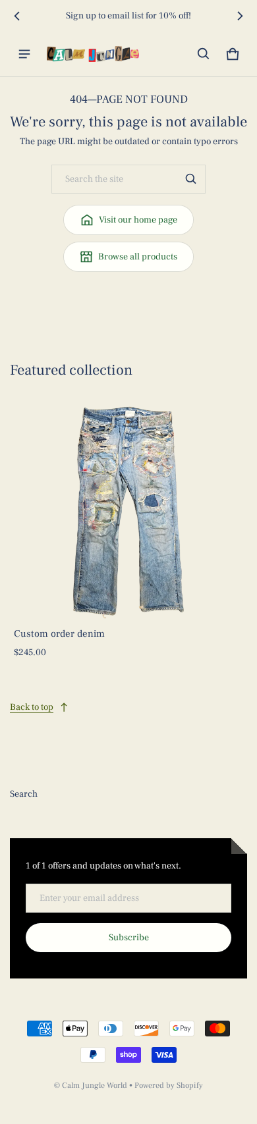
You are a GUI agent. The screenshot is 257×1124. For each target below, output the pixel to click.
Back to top (31, 707)
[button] (203, 54)
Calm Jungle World (94, 1085)
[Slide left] (17, 16)
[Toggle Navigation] (24, 54)
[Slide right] (240, 16)
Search (24, 794)
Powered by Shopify (168, 1085)
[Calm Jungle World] (93, 54)
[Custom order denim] (128, 509)
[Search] (191, 179)
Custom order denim (59, 634)
